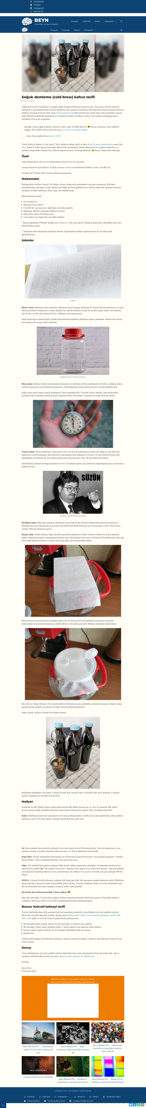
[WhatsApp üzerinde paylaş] (138, 1104)
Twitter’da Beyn (33, 1101)
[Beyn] (25, 30)
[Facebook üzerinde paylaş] (134, 1104)
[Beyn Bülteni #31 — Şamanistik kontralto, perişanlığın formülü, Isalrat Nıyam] (107, 1033)
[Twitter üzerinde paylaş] (130, 1104)
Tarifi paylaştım (63, 113)
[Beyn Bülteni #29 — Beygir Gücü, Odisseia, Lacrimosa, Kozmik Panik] (107, 1067)
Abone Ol (38, 11)
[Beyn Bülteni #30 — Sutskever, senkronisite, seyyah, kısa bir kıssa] (72, 1067)
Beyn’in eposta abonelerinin (100, 144)
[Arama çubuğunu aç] (121, 21)
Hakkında (86, 21)
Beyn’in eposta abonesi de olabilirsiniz (77, 956)
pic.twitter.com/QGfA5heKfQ (75, 129)
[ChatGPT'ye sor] (142, 1104)
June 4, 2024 (55, 136)
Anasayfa (74, 21)
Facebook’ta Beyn (113, 1097)
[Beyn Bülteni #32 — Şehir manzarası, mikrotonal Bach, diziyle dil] (72, 1033)
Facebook (38, 1)
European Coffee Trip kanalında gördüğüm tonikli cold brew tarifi (71, 917)
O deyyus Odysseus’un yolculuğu (38, 1077)
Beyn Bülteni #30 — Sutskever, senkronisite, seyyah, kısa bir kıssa (72, 1081)
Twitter (37, 5)
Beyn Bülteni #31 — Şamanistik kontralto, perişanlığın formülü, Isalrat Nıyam (107, 1048)
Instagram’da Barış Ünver (83, 1101)
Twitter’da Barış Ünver (56, 1101)
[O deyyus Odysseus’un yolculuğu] (38, 1066)
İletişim (97, 21)
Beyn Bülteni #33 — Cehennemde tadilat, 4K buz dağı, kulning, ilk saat (38, 1049)
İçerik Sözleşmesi (73, 1091)
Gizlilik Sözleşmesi (85, 1091)
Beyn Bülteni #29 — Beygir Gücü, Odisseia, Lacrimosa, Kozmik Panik (108, 1081)
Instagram (38, 8)
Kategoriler (109, 21)
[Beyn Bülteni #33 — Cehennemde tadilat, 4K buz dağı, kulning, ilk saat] (38, 1033)
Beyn (41, 20)
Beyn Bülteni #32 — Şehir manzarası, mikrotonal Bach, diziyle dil (73, 1049)
